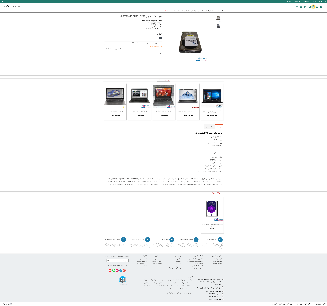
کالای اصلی (178, 263)
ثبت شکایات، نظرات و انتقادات (173, 268)
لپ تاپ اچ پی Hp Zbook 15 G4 (163, 111)
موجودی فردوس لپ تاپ (163, 80)
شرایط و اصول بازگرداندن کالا (194, 261)
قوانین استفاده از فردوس (195, 259)
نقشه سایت (142, 266)
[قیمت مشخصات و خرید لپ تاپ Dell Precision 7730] (212, 96)
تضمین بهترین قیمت (175, 266)
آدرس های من (157, 263)
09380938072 (306, 1)
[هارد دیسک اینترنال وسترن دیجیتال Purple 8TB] (212, 210)
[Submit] (108, 260)
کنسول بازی (186, 11)
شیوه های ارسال (218, 259)
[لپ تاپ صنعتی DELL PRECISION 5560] (187, 96)
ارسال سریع (165, 240)
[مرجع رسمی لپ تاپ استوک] (309, 6)
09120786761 (296, 1)
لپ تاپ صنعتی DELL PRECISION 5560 (188, 111)
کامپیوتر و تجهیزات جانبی (197, 11)
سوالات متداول (198, 263)
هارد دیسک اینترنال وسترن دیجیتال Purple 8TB (212, 225)
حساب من (158, 259)
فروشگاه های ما (141, 263)
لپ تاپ (219, 11)
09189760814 (287, 1)
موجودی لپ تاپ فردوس (175, 11)
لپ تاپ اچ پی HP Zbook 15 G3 (139, 111)
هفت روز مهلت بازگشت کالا (112, 240)
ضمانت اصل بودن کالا (138, 240)
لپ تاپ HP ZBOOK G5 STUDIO (115, 111)
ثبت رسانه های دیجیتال (186, 240)
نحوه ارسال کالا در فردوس (195, 266)
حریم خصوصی (198, 268)
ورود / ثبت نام (16, 6)
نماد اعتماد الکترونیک (211, 240)
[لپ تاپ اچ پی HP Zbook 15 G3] (139, 96)
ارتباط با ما (178, 261)
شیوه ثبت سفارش (217, 263)
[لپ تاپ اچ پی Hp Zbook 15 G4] (163, 96)
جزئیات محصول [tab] (209, 127)
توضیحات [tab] (219, 127)
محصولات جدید (141, 261)
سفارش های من (156, 261)
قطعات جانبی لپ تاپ (210, 11)
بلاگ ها (167, 11)
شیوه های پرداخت (217, 261)
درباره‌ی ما (178, 259)
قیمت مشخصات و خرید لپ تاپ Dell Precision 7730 (212, 112)
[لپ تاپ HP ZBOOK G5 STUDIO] (115, 96)
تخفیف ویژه (142, 259)
